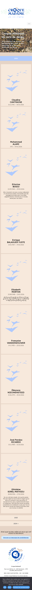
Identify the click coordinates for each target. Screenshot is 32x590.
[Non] (29, 583)
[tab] (16, 58)
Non (9, 587)
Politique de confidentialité (21, 587)
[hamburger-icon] (29, 23)
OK (5, 587)
